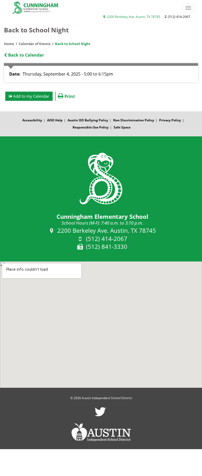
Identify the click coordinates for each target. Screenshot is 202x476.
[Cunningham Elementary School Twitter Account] (100, 415)
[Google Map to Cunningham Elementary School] (101, 324)
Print (69, 96)
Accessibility (32, 120)
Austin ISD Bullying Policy (88, 120)
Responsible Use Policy (91, 127)
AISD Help (55, 120)
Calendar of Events (34, 43)
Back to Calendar (25, 55)
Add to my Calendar (30, 96)
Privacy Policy (170, 120)
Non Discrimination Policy (133, 120)
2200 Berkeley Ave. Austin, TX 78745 (133, 16)
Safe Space (122, 127)
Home (9, 43)
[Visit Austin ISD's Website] (101, 432)
